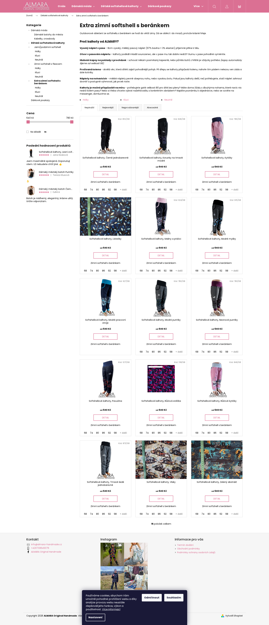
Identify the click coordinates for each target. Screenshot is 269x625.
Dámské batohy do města (48, 34)
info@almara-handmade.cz (46, 544)
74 (91, 189)
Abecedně (152, 107)
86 (103, 189)
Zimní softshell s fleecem (48, 64)
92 (109, 189)
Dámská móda (39, 30)
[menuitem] (61, 6)
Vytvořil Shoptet (234, 615)
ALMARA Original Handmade (46, 551)
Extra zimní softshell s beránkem (47, 82)
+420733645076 (40, 548)
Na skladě (38, 131)
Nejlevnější (108, 107)
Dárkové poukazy (40, 100)
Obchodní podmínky (188, 548)
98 (115, 189)
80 (97, 189)
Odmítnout (151, 597)
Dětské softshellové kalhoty (48, 42)
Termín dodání (185, 545)
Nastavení (95, 617)
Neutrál (39, 59)
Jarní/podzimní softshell (47, 47)
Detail (105, 174)
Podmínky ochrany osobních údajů (196, 552)
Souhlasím (174, 597)
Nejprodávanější (130, 107)
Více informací (111, 609)
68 (85, 189)
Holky (38, 51)
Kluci (37, 55)
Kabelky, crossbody (44, 38)
